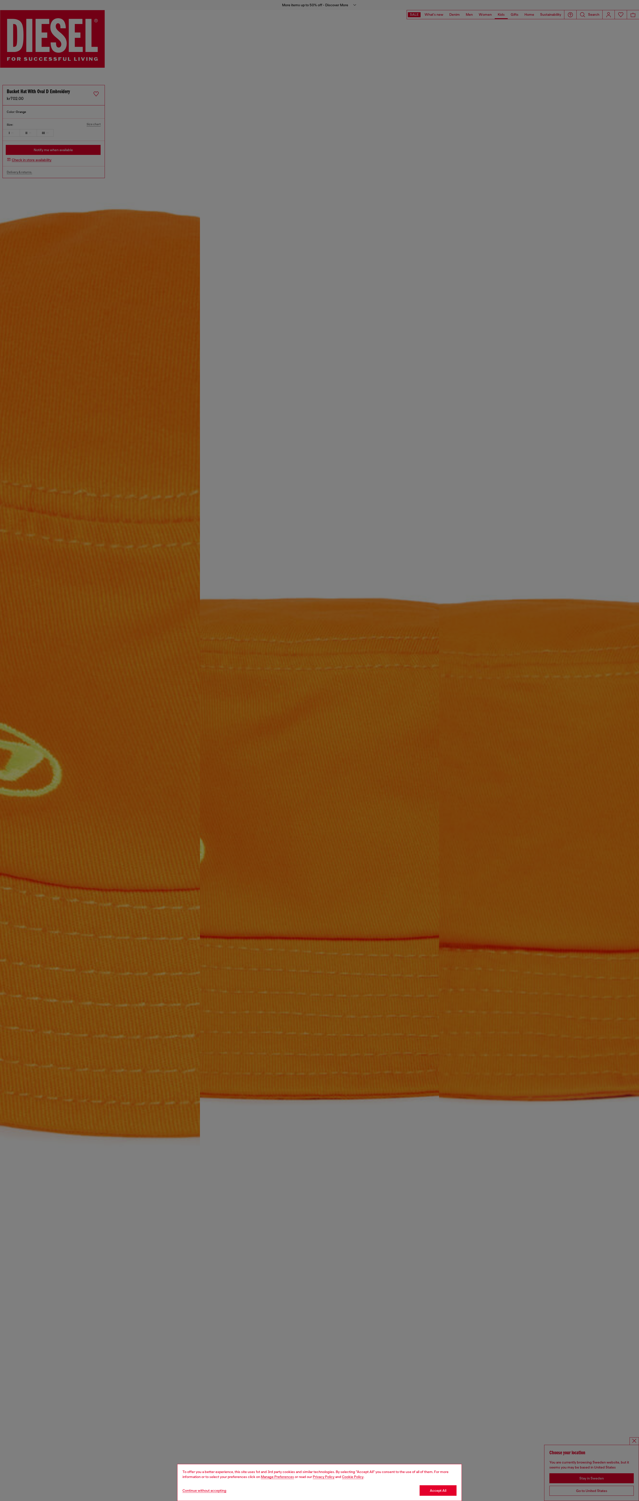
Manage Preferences (277, 1477)
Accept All (438, 1491)
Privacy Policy (323, 1477)
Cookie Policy (352, 1477)
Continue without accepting (204, 1491)
